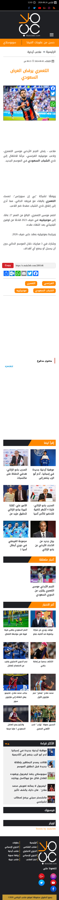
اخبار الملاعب (31, 859)
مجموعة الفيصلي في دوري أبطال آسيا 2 (17, 545)
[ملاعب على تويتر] (35, 8)
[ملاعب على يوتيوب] (40, 8)
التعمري (50, 201)
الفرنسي (49, 283)
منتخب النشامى (30, 846)
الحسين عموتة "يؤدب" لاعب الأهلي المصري (43, 727)
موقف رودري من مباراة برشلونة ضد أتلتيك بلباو (43, 632)
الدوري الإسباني (30, 855)
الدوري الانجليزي (30, 851)
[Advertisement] (29, 171)
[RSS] (54, 8)
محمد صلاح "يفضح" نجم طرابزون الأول (43, 695)
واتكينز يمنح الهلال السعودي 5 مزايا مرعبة (15, 727)
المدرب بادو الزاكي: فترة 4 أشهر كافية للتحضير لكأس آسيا (43, 509)
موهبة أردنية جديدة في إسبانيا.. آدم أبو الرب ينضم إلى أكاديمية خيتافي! (43, 474)
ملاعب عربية (14, 859)
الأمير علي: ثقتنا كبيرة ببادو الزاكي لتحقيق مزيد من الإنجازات (17, 509)
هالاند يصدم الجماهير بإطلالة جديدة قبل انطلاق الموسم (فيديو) (30, 766)
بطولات (15, 842)
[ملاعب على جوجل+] (45, 8)
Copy (8, 265)
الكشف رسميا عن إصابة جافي (43, 663)
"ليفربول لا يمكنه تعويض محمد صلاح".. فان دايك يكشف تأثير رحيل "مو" (29, 790)
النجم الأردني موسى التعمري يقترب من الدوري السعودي (43, 590)
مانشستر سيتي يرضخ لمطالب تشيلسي (30, 800)
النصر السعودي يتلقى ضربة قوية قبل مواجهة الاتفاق (15, 632)
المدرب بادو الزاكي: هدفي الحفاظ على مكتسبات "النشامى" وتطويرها (16, 474)
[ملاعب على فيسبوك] (30, 8)
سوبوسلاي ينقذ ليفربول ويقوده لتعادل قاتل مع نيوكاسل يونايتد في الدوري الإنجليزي (28, 778)
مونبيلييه (45, 220)
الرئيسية (51, 51)
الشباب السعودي (39, 160)
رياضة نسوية (13, 855)
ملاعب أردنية (34, 52)
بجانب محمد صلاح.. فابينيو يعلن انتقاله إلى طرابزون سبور (16, 697)
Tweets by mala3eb (46, 829)
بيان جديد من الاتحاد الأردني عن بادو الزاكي (44, 545)
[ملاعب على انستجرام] (50, 8)
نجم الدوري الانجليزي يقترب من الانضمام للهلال (15, 663)
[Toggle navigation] (52, 35)
